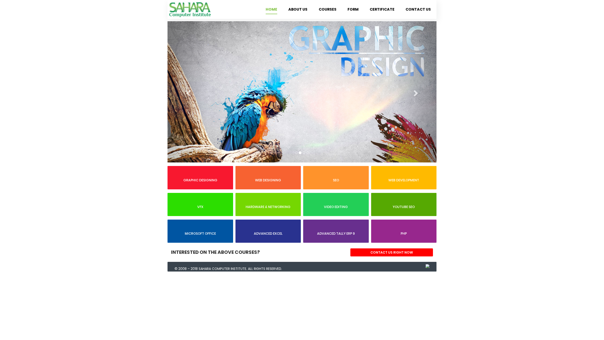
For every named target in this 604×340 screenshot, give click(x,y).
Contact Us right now (391, 252)
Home (271, 9)
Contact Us (418, 9)
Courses (327, 9)
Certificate (382, 9)
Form (353, 9)
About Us (297, 9)
